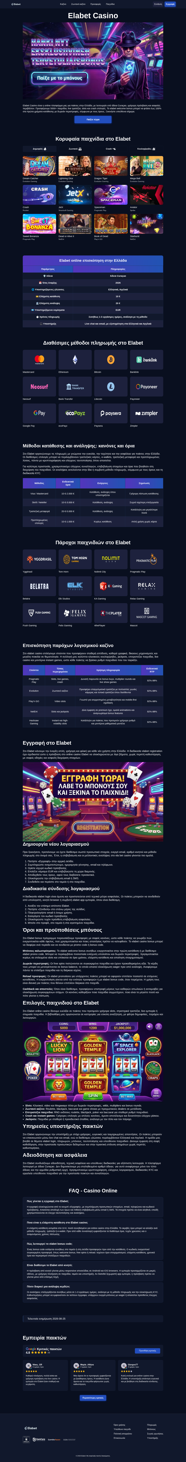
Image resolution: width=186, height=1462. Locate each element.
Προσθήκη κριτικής (147, 1351)
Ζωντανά (73, 149)
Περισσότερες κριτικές (93, 1398)
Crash (109, 149)
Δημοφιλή (38, 149)
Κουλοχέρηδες (144, 149)
